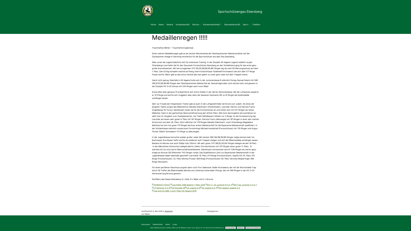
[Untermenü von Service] (200, 24)
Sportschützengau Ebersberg (240, 11)
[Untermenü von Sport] (249, 24)
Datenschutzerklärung (253, 228)
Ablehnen (241, 228)
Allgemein (169, 211)
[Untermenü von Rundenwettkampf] (221, 24)
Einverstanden (230, 228)
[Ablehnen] (408, 228)
